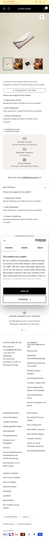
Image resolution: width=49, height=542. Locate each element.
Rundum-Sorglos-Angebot (34, 372)
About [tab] (40, 247)
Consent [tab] (9, 247)
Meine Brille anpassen (36, 429)
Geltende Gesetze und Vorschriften (36, 364)
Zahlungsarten (9, 431)
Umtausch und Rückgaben (9, 441)
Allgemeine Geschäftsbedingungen (36, 357)
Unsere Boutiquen (10, 417)
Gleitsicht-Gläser (10, 486)
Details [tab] (24, 247)
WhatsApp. (7, 356)
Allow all (24, 291)
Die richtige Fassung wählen (35, 419)
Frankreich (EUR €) (11, 517)
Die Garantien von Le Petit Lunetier (11, 464)
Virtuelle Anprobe (34, 438)
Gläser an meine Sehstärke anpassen (35, 444)
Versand (6, 447)
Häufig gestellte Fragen (12, 426)
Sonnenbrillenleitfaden (36, 451)
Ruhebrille (7, 491)
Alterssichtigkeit (9, 482)
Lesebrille (7, 496)
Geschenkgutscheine (35, 378)
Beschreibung (9, 187)
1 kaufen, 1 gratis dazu (36, 383)
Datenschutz (32, 351)
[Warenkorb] (44, 9)
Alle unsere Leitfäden (11, 477)
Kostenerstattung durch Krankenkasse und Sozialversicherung (12, 455)
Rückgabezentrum (10, 435)
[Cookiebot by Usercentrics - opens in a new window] (35, 240)
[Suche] (9, 9)
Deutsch (26, 517)
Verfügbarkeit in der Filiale (25, 90)
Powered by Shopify (24, 524)
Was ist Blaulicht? (34, 425)
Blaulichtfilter (8, 500)
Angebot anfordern (10, 422)
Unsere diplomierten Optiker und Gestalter (35, 389)
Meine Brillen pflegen (35, 434)
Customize (23, 299)
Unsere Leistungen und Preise (36, 404)
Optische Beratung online (34, 396)
